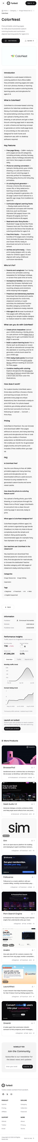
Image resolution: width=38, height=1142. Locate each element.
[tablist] (19, 659)
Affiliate (4, 1112)
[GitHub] (3, 1094)
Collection (24, 1108)
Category (24, 1104)
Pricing (4, 1108)
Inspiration (7, 582)
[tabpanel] (19, 686)
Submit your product (12, 728)
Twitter (4, 1125)
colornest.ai (30, 624)
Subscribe (26, 1066)
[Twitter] (7, 1094)
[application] (19, 676)
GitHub (4, 1121)
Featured (24, 1112)
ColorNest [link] (5, 13)
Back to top (28, 1138)
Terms (23, 1128)
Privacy (23, 1125)
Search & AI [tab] (29, 659)
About (23, 1121)
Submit (4, 1104)
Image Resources (25, 11)
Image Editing (21, 578)
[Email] (11, 1094)
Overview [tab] (9, 659)
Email (3, 1128)
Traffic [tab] (19, 659)
